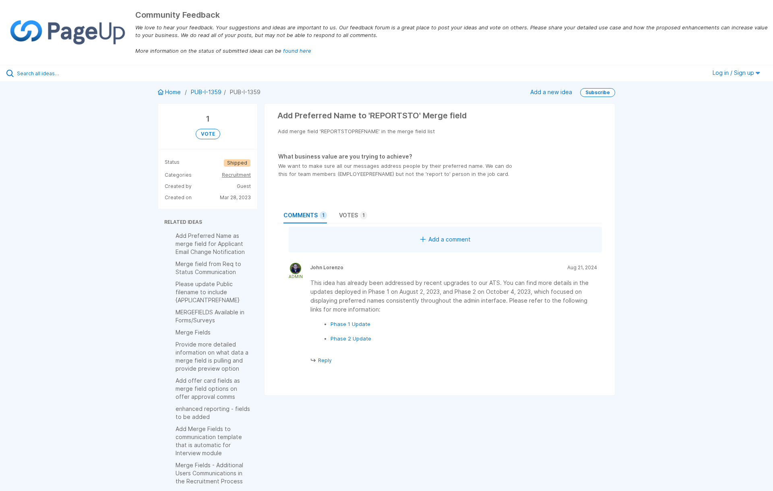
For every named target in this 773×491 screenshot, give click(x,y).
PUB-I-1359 (206, 92)
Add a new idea (551, 91)
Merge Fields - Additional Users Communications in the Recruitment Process (209, 473)
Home (172, 92)
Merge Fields (193, 332)
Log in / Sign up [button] (734, 72)
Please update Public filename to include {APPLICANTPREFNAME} (208, 292)
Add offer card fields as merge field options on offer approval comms (208, 388)
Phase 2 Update (351, 338)
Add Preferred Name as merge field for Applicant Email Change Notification (210, 243)
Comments (303, 215)
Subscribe (597, 92)
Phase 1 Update (350, 324)
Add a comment (449, 239)
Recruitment (236, 175)
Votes (352, 215)
